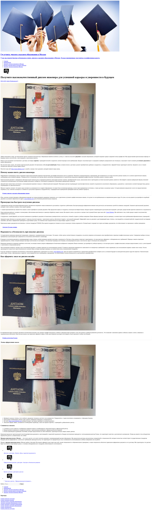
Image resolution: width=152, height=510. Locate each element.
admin (8, 81)
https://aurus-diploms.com (17, 169)
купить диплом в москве (7, 500)
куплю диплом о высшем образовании (11, 505)
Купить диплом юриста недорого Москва (15, 65)
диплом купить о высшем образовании (11, 501)
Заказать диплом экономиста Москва (14, 64)
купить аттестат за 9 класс (8, 498)
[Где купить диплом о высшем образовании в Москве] (60, 51)
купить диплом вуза (6, 507)
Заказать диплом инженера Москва (13, 66)
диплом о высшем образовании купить (11, 503)
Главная (6, 61)
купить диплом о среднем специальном (11, 504)
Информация (7, 62)
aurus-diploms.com (29, 198)
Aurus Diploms (110, 212)
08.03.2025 (3, 81)
